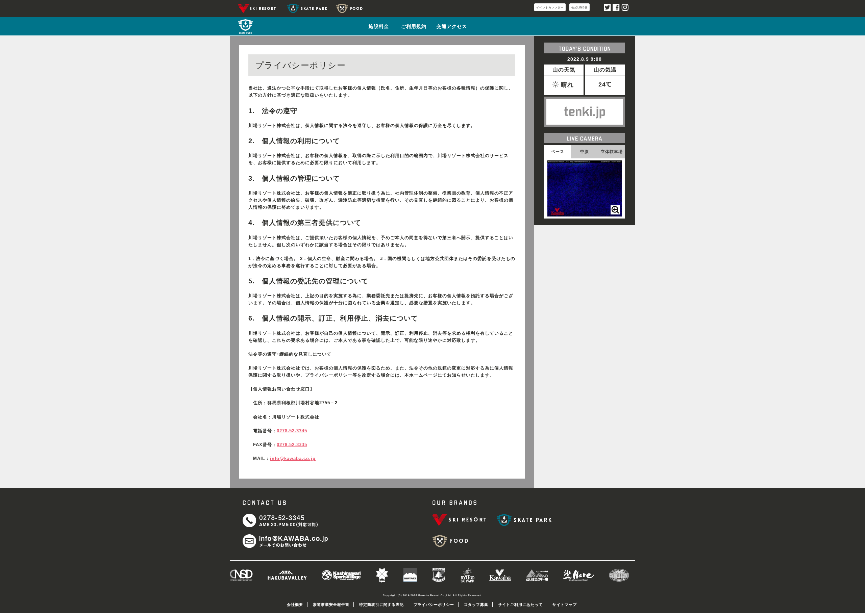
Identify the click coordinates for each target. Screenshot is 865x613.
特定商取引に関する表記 (381, 605)
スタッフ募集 (476, 605)
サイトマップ (564, 605)
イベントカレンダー (550, 7)
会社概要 (295, 605)
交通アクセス (452, 26)
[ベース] (615, 209)
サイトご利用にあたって (520, 605)
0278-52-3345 (292, 431)
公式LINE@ (579, 7)
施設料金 (379, 26)
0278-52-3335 (292, 444)
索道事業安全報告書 (331, 605)
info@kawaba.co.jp (293, 458)
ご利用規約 (413, 26)
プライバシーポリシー (434, 605)
